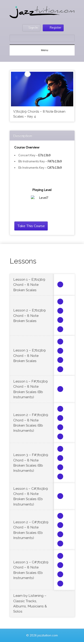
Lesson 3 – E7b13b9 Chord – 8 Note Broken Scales (29, 355)
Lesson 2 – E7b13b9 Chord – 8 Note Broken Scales (29, 315)
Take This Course (31, 226)
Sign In (33, 27)
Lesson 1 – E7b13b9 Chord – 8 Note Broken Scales (29, 284)
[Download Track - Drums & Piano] (60, 329)
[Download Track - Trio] (60, 301)
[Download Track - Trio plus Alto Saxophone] (60, 284)
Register (55, 27)
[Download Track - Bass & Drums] (60, 311)
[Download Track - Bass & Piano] (60, 320)
